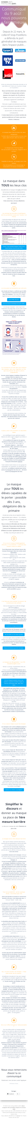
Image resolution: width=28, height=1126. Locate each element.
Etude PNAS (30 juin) (14, 299)
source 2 (5, 577)
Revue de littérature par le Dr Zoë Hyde (13, 648)
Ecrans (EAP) (8, 3)
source (18, 455)
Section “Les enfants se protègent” (14, 789)
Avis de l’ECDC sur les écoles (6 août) (14, 634)
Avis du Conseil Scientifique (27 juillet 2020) (13, 303)
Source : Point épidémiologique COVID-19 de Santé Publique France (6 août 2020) (14, 247)
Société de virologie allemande (13, 626)
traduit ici (16, 607)
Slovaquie (4, 871)
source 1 (24, 575)
